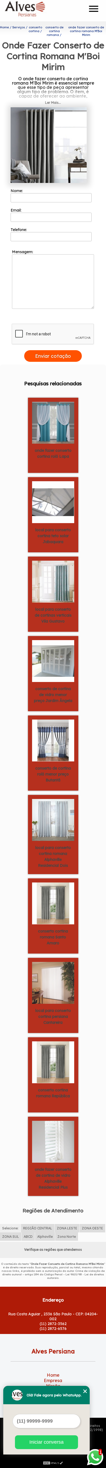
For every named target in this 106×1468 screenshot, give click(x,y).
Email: (17, 210)
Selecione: (10, 1228)
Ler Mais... (53, 103)
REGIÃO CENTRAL (37, 1228)
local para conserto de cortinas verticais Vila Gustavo (53, 615)
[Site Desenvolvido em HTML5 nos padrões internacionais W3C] (53, 1462)
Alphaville (45, 1237)
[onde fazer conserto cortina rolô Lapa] (53, 422)
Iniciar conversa (46, 1442)
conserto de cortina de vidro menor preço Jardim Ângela (53, 694)
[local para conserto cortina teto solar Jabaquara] (53, 501)
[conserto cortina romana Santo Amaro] (53, 903)
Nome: (17, 190)
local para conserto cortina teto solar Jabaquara (53, 535)
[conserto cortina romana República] (53, 1062)
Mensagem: (23, 251)
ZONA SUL (10, 1237)
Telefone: (19, 229)
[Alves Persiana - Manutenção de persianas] (35, 11)
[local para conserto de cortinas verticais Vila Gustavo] (53, 581)
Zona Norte (66, 1237)
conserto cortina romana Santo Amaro (53, 937)
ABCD (28, 1237)
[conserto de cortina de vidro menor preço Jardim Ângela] (53, 660)
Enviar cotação (53, 356)
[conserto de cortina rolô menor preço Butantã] (53, 740)
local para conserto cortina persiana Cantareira (53, 1016)
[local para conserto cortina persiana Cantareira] (53, 982)
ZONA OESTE (92, 1228)
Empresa (53, 1380)
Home (53, 1375)
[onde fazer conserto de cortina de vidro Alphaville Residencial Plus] (53, 1141)
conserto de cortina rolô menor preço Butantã (53, 774)
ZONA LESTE (67, 1228)
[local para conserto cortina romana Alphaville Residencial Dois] (53, 819)
